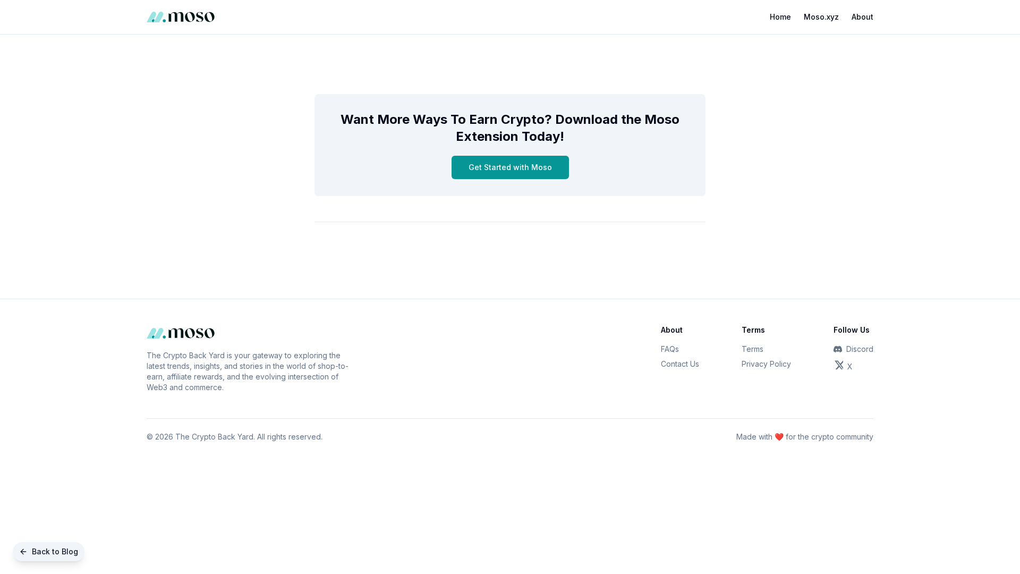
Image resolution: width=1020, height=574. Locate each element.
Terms (752, 348)
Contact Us (680, 363)
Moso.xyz (821, 16)
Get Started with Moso (510, 167)
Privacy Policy (766, 363)
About (862, 16)
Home (780, 16)
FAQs (670, 348)
